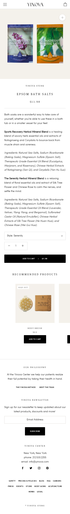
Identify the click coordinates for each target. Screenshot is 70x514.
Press (11, 486)
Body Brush (35, 328)
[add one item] (22, 246)
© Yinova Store (35, 505)
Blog (41, 481)
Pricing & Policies (27, 481)
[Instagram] (39, 468)
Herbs (31, 492)
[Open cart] (65, 4)
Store (29, 486)
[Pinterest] (47, 468)
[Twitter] (31, 468)
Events (20, 486)
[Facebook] (22, 468)
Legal (40, 492)
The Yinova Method (26, 387)
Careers (57, 481)
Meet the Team (46, 387)
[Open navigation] (5, 4)
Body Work (40, 486)
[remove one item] (9, 246)
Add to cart (35, 339)
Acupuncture (55, 486)
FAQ (48, 481)
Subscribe (35, 431)
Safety (12, 481)
